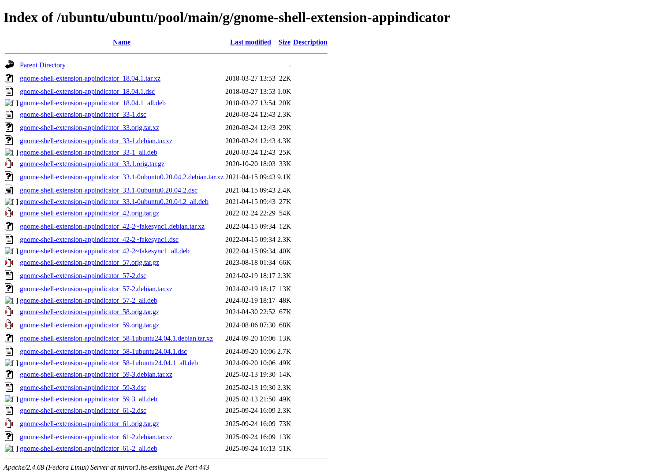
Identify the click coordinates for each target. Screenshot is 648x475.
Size (284, 42)
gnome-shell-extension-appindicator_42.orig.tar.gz (89, 213)
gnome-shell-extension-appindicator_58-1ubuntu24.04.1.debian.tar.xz (116, 338)
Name (121, 42)
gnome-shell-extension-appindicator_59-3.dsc (83, 387)
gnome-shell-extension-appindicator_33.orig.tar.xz (89, 127)
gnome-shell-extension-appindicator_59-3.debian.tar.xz (96, 374)
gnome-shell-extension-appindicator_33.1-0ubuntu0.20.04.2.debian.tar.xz (121, 177)
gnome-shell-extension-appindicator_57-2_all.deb (88, 300)
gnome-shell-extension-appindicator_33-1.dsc (83, 114)
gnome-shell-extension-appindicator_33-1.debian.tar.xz (96, 141)
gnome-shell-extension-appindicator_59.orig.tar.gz (89, 325)
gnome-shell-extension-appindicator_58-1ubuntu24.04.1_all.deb (109, 363)
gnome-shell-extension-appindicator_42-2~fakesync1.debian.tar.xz (112, 226)
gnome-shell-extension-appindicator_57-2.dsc (83, 275)
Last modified (250, 42)
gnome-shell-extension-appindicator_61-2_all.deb (88, 448)
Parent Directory (43, 65)
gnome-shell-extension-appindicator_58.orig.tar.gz (89, 311)
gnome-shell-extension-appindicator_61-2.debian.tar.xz (96, 437)
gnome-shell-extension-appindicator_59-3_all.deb (88, 399)
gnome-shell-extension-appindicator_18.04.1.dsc (87, 91)
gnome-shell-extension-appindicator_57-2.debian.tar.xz (96, 289)
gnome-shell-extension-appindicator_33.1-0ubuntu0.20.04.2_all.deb (114, 201)
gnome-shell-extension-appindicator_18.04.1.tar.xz (90, 78)
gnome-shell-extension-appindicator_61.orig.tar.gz (89, 423)
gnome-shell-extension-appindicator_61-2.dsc (83, 410)
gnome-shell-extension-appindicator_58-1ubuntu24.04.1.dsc (103, 351)
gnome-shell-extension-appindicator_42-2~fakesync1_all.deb (105, 251)
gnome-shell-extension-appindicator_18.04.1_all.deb (93, 103)
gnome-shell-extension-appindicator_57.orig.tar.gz (89, 262)
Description (310, 42)
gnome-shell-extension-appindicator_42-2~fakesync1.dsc (99, 239)
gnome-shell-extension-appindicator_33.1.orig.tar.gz (92, 163)
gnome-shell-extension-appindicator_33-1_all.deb (88, 152)
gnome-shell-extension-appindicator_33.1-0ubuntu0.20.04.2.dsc (108, 190)
